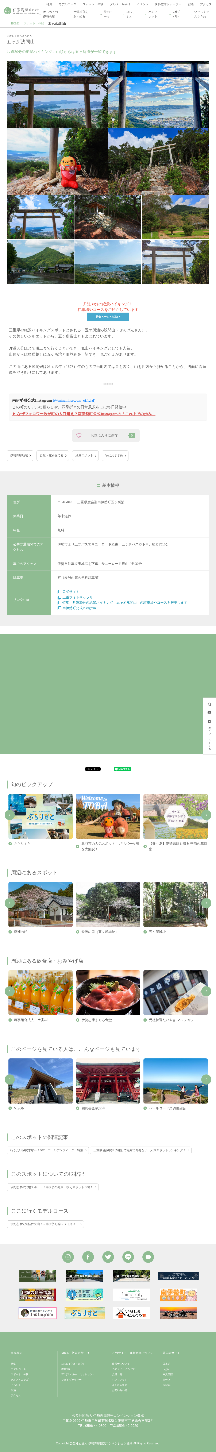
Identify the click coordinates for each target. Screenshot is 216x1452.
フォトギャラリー (71, 1379)
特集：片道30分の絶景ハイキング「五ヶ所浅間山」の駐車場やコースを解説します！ (126, 602)
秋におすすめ (114, 455)
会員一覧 (117, 1374)
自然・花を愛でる (51, 455)
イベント (16, 1384)
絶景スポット (84, 455)
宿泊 (13, 1390)
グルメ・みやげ (19, 1379)
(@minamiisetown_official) (74, 400)
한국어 (166, 1379)
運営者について (121, 1363)
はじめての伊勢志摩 (50, 14)
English (166, 1369)
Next (206, 815)
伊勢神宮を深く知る (80, 14)
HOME (15, 23)
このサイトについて (123, 1369)
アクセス (16, 1395)
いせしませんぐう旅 (201, 14)
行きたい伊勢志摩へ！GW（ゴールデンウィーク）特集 (46, 1150)
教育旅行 (66, 1369)
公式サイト (70, 592)
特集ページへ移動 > (108, 316)
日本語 (166, 1363)
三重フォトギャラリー (79, 597)
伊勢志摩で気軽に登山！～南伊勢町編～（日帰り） (44, 1224)
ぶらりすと (130, 14)
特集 (13, 1363)
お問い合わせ (119, 1390)
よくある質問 (119, 1384)
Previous (10, 815)
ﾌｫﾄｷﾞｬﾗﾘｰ (176, 14)
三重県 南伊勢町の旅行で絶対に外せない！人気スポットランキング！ (139, 1150)
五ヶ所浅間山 (57, 23)
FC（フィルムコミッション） (78, 1374)
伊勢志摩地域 (19, 455)
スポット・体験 (34, 23)
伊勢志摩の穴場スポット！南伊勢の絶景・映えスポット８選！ (51, 1187)
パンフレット (152, 14)
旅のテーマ (108, 14)
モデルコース (18, 1369)
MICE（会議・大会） (73, 1363)
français (166, 1384)
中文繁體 (168, 1374)
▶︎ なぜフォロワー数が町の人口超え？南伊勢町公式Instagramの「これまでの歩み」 (83, 414)
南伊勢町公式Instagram (79, 608)
